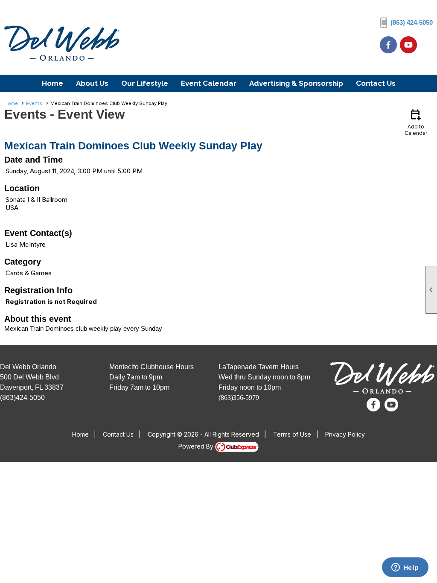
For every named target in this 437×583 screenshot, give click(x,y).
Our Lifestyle (144, 83)
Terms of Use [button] (292, 434)
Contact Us (376, 83)
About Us (92, 83)
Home (52, 83)
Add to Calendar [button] (416, 122)
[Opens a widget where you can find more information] (405, 568)
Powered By (196, 446)
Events (34, 103)
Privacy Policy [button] (345, 434)
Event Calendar (208, 83)
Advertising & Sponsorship (296, 83)
